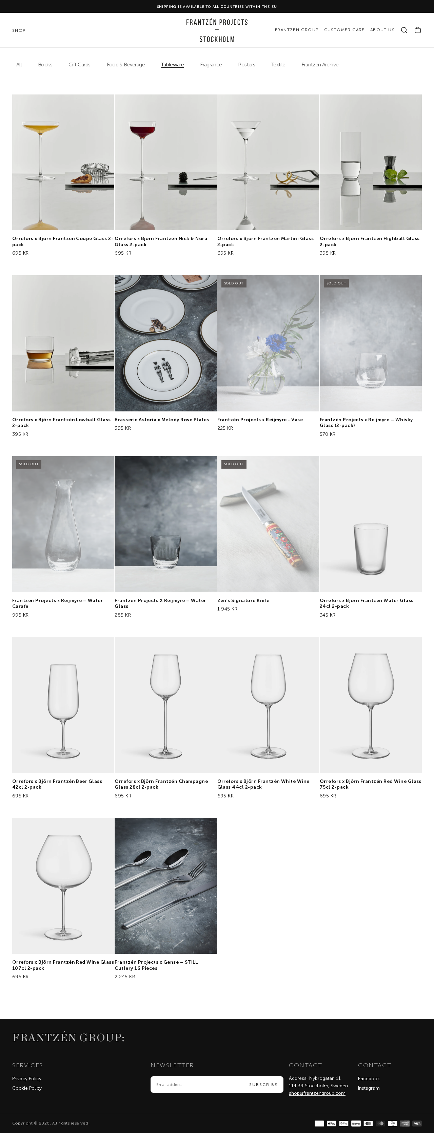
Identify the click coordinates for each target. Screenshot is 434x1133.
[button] (404, 30)
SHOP (19, 30)
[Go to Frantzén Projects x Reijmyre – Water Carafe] (63, 524)
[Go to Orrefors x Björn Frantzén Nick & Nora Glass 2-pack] (166, 162)
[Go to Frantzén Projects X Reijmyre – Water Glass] (166, 524)
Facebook (369, 1079)
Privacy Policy (26, 1079)
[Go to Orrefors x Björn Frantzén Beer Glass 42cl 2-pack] (63, 705)
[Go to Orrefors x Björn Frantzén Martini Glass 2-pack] (268, 162)
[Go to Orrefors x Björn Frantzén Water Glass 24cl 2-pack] (371, 524)
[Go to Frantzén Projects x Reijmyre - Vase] (268, 343)
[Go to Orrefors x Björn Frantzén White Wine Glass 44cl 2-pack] (268, 705)
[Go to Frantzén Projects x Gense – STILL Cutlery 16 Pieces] (166, 886)
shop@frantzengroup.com (317, 1093)
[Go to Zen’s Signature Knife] (268, 524)
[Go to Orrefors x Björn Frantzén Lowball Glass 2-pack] (63, 343)
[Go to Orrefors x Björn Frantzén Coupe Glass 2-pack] (63, 162)
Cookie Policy (27, 1088)
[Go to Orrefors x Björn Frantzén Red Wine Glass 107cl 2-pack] (63, 886)
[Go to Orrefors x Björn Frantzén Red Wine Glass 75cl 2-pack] (371, 705)
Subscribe (263, 1084)
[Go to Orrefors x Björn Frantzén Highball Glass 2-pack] (371, 162)
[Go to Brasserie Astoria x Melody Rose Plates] (166, 343)
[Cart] (418, 30)
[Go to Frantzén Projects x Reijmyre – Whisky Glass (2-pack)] (371, 343)
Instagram (369, 1088)
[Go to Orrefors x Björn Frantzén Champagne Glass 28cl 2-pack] (166, 705)
